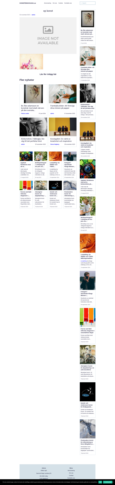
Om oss (55, 3)
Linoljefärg (84, 261)
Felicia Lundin (25, 113)
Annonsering (47, 3)
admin (33, 15)
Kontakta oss (68, 3)
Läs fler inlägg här (48, 74)
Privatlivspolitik (107, 482)
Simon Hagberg (54, 144)
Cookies (60, 3)
